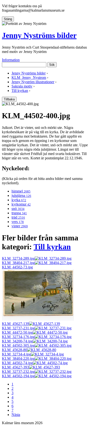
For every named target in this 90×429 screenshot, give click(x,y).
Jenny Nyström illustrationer (33, 82)
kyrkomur (21, 204)
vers (18, 222)
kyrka (19, 200)
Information (11, 60)
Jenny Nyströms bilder (39, 35)
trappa (19, 213)
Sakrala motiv (22, 86)
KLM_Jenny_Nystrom (29, 77)
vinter (20, 226)
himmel (21, 191)
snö (18, 209)
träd (18, 217)
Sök (52, 65)
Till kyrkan (20, 91)
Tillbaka (9, 99)
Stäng (8, 19)
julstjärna (21, 195)
